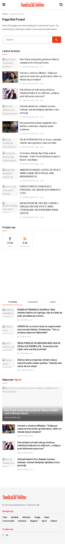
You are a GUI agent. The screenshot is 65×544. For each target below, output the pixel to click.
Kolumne (22, 521)
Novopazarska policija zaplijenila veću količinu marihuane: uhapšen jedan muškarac (38, 126)
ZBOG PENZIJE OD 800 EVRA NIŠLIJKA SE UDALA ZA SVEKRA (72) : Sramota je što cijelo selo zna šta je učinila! (38, 346)
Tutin (4, 517)
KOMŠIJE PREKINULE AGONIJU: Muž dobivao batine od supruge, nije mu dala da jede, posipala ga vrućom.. (39, 312)
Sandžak (14, 517)
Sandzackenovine (17, 505)
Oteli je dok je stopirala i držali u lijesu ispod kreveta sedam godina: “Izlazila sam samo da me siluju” (39, 363)
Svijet (46, 517)
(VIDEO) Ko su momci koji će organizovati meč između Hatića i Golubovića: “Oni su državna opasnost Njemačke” (39, 329)
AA (38, 505)
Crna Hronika (8, 521)
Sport (44, 521)
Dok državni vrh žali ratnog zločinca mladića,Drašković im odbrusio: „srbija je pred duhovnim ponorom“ (39, 93)
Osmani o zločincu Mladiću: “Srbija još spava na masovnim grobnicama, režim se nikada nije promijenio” (41, 76)
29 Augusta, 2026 (32, 67)
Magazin (34, 521)
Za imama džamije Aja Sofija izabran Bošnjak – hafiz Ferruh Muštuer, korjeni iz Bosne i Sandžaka (40, 156)
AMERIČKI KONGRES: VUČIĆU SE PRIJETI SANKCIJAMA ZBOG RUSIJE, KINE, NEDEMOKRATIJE (40, 173)
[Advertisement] (32, 273)
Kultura (54, 521)
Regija (37, 517)
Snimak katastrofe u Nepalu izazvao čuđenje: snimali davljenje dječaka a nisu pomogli (39, 109)
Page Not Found (17, 14)
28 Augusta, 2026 (32, 181)
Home (5, 14)
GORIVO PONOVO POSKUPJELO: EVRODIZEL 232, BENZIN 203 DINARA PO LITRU (40, 190)
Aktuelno (26, 517)
